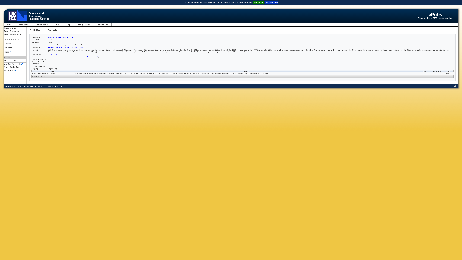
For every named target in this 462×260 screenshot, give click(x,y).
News (58, 25)
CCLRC (51, 54)
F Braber (51, 47)
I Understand (258, 2)
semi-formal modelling (106, 57)
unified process (53, 57)
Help (68, 25)
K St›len (74, 47)
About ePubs (24, 25)
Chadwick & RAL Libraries (13, 61)
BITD (56, 54)
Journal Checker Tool (11, 67)
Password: (8, 48)
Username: (8, 44)
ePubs (435, 14)
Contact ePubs (102, 25)
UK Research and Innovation (54, 86)
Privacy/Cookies (84, 25)
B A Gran (68, 47)
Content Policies (42, 25)
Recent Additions (10, 28)
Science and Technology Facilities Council (19, 86)
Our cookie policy (272, 2)
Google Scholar (9, 70)
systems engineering (67, 57)
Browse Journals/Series (12, 34)
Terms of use (39, 86)
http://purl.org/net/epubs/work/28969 (60, 37)
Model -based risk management (87, 57)
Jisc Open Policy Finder (12, 64)
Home (9, 25)
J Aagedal (81, 47)
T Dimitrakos (59, 47)
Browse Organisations (11, 31)
